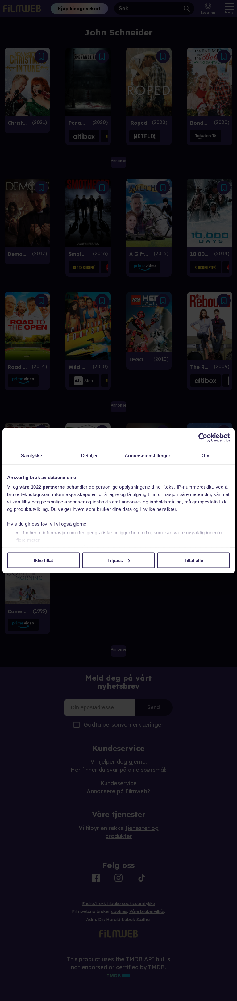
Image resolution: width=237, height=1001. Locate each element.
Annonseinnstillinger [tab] (147, 455)
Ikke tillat (43, 560)
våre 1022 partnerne (42, 487)
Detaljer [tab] (89, 455)
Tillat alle (193, 560)
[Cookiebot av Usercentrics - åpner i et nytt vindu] (203, 437)
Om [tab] (205, 455)
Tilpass (115, 560)
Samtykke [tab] (31, 455)
